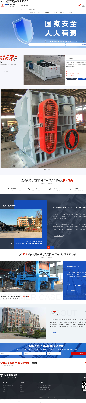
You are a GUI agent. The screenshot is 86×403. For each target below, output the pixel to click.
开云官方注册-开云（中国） (49, 402)
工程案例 (55, 12)
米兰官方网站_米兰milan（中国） (23, 402)
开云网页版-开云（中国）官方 (37, 402)
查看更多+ (55, 332)
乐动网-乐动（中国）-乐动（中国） (8, 402)
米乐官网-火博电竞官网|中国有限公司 (8, 400)
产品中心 (39, 12)
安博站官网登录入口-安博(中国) (72, 400)
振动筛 (20, 389)
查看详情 (71, 78)
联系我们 (70, 12)
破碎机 (20, 385)
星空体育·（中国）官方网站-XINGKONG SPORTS (43, 400)
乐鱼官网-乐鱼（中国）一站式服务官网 (24, 400)
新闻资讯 (47, 12)
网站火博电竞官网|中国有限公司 (24, 9)
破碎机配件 (21, 391)
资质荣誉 (62, 12)
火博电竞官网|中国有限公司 (14, 1)
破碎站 (20, 387)
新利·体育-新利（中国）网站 (60, 400)
